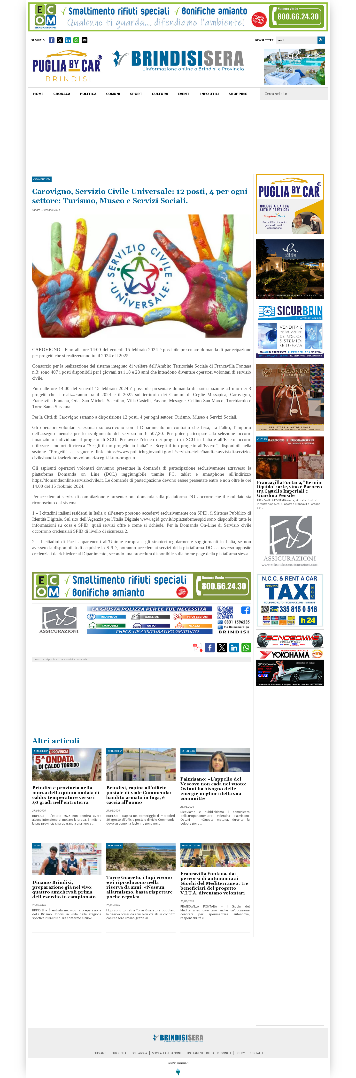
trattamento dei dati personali (208, 1053)
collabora (139, 1053)
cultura (160, 93)
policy (240, 1053)
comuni (113, 93)
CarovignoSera (41, 179)
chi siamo (100, 1053)
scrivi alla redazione (166, 1053)
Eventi (184, 93)
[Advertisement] (178, 136)
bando (56, 659)
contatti (256, 1053)
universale (81, 659)
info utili (209, 93)
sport (136, 93)
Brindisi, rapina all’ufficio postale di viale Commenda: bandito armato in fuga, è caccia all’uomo (138, 795)
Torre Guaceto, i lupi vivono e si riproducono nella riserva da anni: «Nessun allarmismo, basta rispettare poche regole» (139, 887)
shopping (238, 93)
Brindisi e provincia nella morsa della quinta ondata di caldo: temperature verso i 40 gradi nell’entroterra (66, 795)
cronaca (61, 93)
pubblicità (119, 1053)
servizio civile (68, 659)
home (38, 93)
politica (88, 93)
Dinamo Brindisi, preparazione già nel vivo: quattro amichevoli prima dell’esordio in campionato (64, 890)
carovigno (47, 659)
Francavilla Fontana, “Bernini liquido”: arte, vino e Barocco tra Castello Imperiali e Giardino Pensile (290, 489)
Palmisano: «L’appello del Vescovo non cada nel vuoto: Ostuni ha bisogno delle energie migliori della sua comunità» (213, 788)
